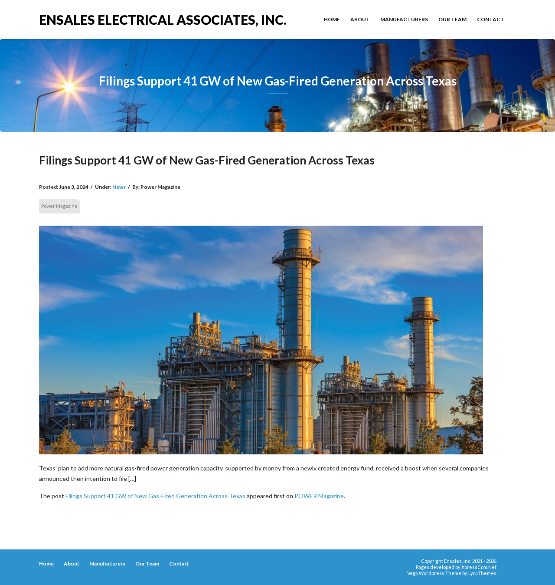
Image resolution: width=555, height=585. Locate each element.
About (360, 19)
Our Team (452, 19)
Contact (490, 19)
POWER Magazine (319, 496)
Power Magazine (59, 206)
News (119, 187)
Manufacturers (404, 19)
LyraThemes (482, 573)
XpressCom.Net (478, 567)
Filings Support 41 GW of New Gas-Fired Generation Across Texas (155, 496)
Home (332, 19)
